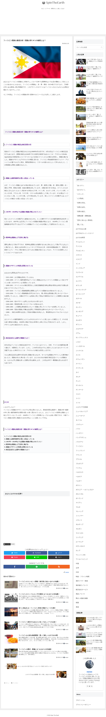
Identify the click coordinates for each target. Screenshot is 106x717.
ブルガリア (79, 463)
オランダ (79, 285)
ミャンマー (79, 516)
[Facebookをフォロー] (14, 567)
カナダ (78, 303)
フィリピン (7, 544)
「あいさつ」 (80, 185)
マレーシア (79, 511)
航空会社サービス (82, 589)
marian (89, 672)
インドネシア (80, 268)
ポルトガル (79, 494)
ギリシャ (79, 324)
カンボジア (79, 311)
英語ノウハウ (80, 594)
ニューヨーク (80, 416)
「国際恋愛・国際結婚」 (84, 216)
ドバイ (78, 403)
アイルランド (80, 242)
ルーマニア (79, 542)
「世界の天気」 (81, 203)
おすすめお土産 (81, 229)
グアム (78, 333)
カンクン (79, 307)
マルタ (78, 507)
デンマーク (79, 390)
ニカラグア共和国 (82, 407)
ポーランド (79, 498)
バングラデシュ (81, 437)
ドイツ (78, 398)
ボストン (79, 485)
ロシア (78, 550)
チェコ (78, 381)
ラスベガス (79, 533)
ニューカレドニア (82, 411)
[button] (101, 47)
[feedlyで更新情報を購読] (36, 567)
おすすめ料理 (80, 237)
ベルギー (79, 481)
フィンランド (80, 450)
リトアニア (79, 537)
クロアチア (79, 329)
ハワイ (78, 429)
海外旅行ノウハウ (82, 585)
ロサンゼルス (80, 546)
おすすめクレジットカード (85, 233)
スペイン (79, 363)
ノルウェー (79, 424)
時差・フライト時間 (82, 576)
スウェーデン (80, 359)
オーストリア (80, 294)
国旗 (13, 544)
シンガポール (80, 346)
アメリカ (79, 246)
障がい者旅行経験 (82, 598)
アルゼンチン (80, 250)
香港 (77, 607)
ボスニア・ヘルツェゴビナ (85, 489)
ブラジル (79, 459)
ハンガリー (79, 433)
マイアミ (79, 502)
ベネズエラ (79, 472)
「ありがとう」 (81, 190)
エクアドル (79, 277)
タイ (77, 372)
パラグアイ (79, 442)
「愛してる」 (80, 224)
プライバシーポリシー (83, 704)
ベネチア (79, 476)
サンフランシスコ (82, 337)
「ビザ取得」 (80, 198)
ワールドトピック (82, 559)
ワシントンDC (80, 555)
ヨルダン (79, 529)
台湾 (77, 568)
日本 (77, 572)
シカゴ (78, 342)
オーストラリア (81, 290)
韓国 (77, 602)
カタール (79, 298)
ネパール (79, 420)
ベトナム (79, 468)
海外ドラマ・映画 (82, 581)
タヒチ (78, 376)
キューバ (79, 316)
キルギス (79, 320)
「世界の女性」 (81, 207)
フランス (79, 455)
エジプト (79, 281)
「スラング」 (80, 194)
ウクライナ (79, 272)
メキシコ (79, 520)
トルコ (78, 394)
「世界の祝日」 (81, 211)
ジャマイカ (79, 350)
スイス (78, 355)
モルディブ (79, 524)
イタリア (79, 259)
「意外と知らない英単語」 (85, 220)
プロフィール (80, 700)
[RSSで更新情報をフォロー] (59, 567)
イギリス (79, 255)
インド (78, 264)
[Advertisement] (53, 22)
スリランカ (79, 368)
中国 (77, 563)
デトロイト (79, 385)
